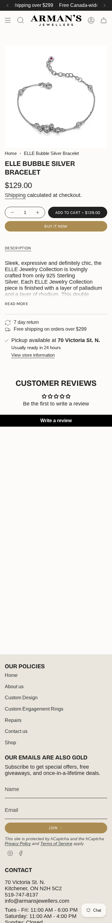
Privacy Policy (18, 843)
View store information (33, 355)
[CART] (103, 20)
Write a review (56, 420)
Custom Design (21, 697)
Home (11, 153)
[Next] (104, 5)
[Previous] (7, 5)
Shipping (15, 195)
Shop (10, 742)
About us (14, 686)
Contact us (16, 731)
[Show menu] (8, 20)
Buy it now (56, 226)
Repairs (13, 720)
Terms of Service (56, 843)
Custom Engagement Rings (34, 708)
